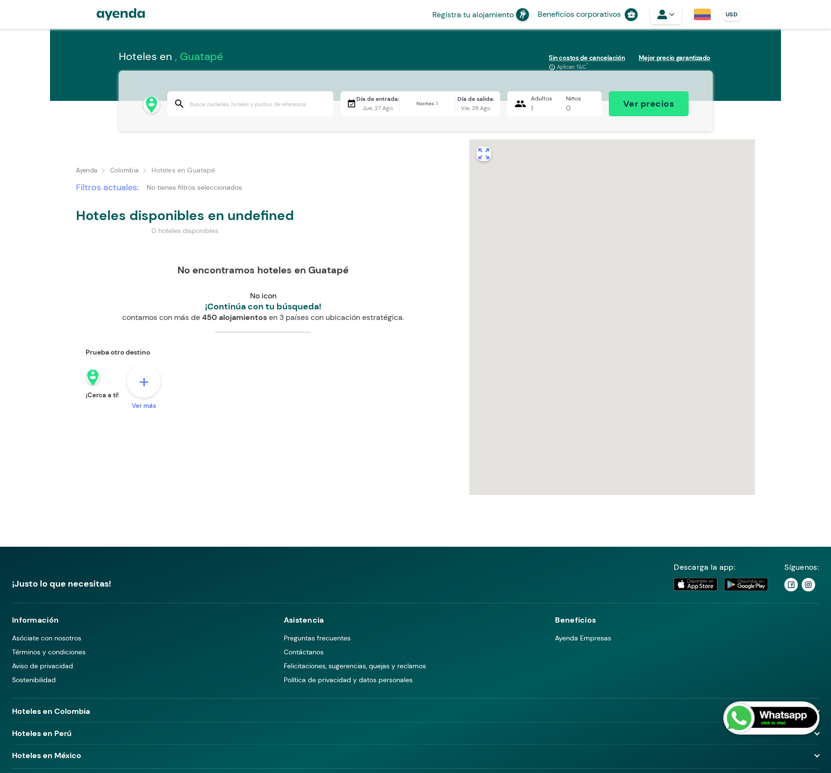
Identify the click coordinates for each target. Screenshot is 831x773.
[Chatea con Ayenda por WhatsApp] (771, 718)
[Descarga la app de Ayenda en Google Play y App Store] (721, 584)
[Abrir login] (665, 14)
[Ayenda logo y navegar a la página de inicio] (111, 14)
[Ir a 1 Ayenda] (791, 584)
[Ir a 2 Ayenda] (808, 584)
